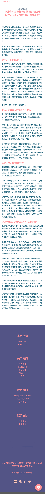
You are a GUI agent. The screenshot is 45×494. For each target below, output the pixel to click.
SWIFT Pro (22, 341)
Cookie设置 (22, 367)
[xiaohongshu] (15, 481)
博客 (22, 376)
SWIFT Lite (22, 345)
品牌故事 (22, 364)
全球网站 (22, 402)
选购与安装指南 (22, 9)
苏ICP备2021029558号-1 (22, 473)
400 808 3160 (22, 399)
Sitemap (22, 373)
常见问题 (22, 424)
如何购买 (22, 421)
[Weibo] (29, 481)
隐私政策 (22, 370)
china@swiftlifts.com (22, 396)
